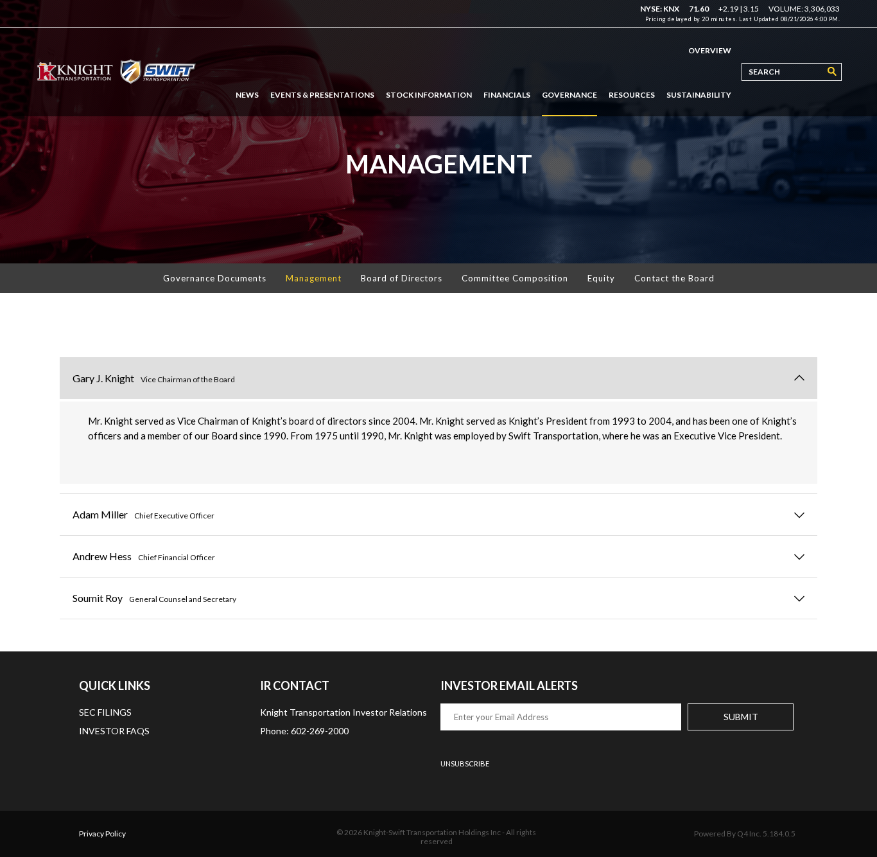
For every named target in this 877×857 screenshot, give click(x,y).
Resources (632, 95)
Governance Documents (214, 278)
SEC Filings (105, 712)
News (247, 95)
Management (314, 278)
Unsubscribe (464, 763)
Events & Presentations (322, 95)
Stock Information (429, 95)
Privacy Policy (102, 833)
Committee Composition (515, 278)
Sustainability (698, 95)
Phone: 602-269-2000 (304, 730)
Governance (569, 95)
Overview (709, 50)
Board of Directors (401, 278)
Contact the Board (674, 278)
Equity (601, 278)
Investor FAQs (114, 730)
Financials (506, 95)
